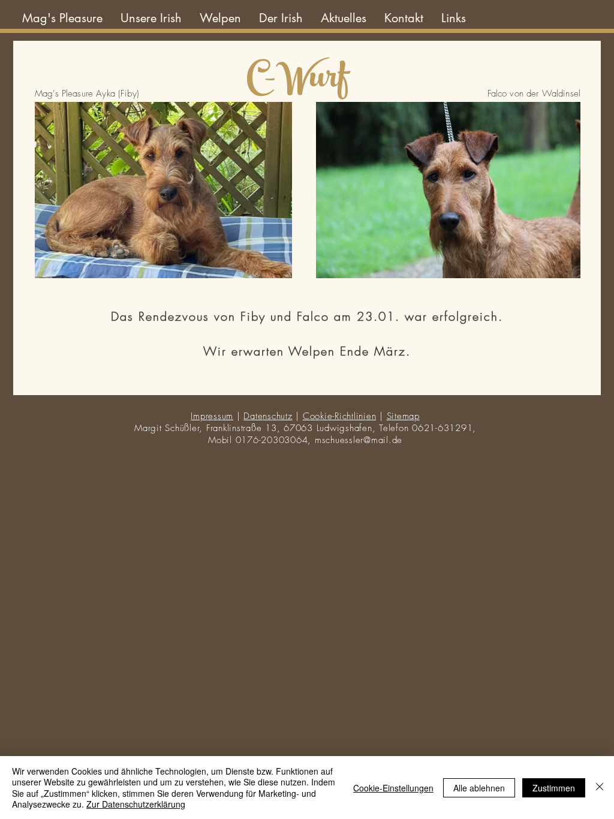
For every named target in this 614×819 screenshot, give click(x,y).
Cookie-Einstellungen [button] (393, 788)
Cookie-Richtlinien (340, 416)
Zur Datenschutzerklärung (135, 804)
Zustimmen (553, 788)
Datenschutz (267, 416)
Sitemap (403, 416)
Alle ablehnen (479, 788)
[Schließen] (599, 787)
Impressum (212, 416)
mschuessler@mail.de (358, 440)
